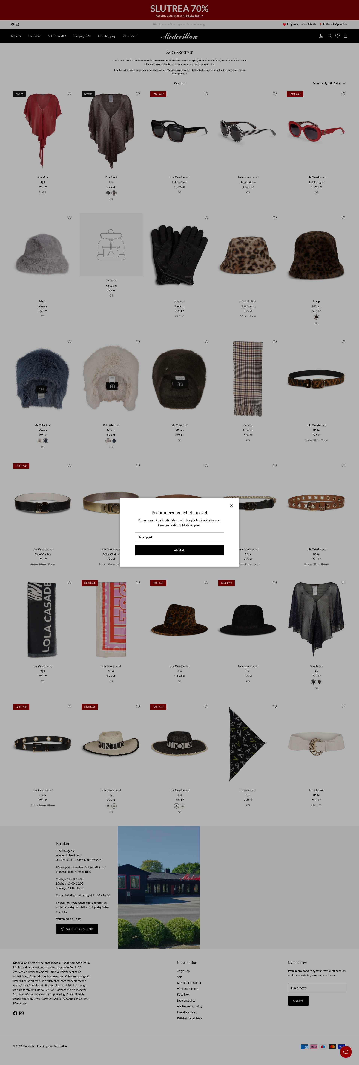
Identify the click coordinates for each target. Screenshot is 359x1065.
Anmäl (179, 550)
